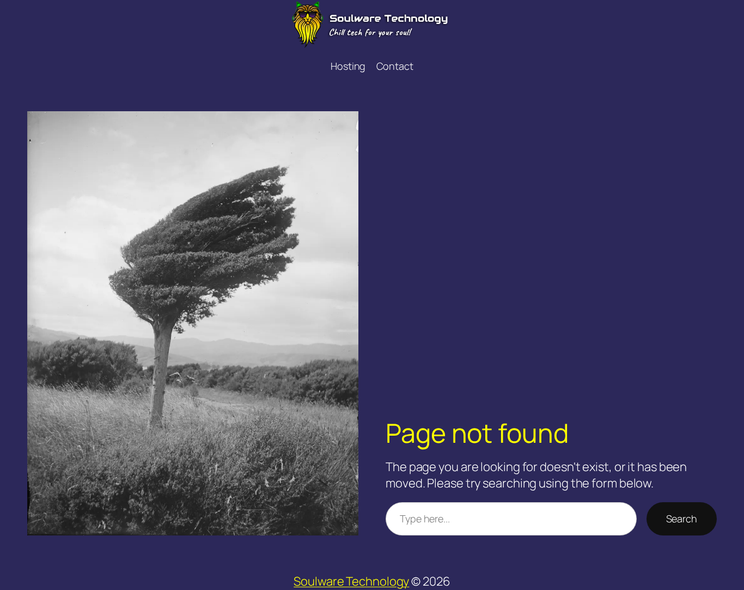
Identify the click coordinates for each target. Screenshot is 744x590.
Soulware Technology (351, 581)
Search (681, 518)
